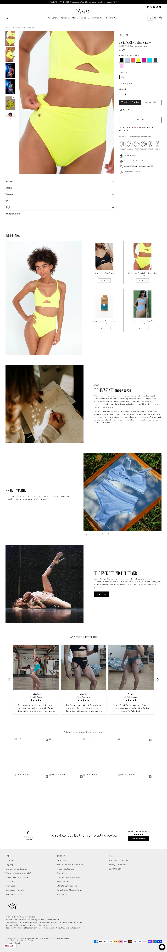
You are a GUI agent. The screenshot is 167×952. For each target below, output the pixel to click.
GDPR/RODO (114, 869)
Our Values (62, 873)
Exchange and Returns (16, 869)
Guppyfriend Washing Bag (104, 321)
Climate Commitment (67, 886)
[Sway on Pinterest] (154, 7)
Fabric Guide (63, 882)
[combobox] (10, 946)
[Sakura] (121, 66)
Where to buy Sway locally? (18, 873)
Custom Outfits (13, 882)
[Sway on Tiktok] (157, 7)
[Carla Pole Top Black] (104, 256)
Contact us (136, 171)
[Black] (121, 60)
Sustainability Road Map (68, 877)
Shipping (136, 128)
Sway (22, 939)
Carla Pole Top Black (104, 273)
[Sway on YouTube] (160, 7)
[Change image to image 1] (10, 38)
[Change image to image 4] (10, 86)
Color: (129, 55)
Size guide (127, 83)
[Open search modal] (6, 17)
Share (125, 35)
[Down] (10, 118)
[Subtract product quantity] (121, 94)
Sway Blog (10, 886)
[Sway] (83, 11)
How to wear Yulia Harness (18, 877)
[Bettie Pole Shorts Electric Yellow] (143, 256)
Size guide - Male (14, 894)
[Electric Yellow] (138, 60)
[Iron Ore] (155, 60)
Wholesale (62, 894)
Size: (123, 72)
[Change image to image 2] (10, 54)
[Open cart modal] (160, 17)
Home (8, 27)
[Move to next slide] (158, 680)
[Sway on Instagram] (151, 7)
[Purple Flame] (144, 60)
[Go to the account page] (155, 17)
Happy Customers (65, 869)
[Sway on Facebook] (148, 7)
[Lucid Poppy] (133, 60)
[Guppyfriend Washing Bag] (104, 304)
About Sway (62, 861)
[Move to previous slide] (9, 680)
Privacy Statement (117, 865)
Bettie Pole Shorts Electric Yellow (142, 273)
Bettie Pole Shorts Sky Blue (142, 321)
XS (122, 77)
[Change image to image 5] (10, 103)
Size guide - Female (15, 890)
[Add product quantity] (129, 94)
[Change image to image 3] (10, 70)
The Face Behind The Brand (70, 865)
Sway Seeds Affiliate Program (70, 890)
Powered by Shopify (13, 943)
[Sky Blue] (127, 60)
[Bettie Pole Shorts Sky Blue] (143, 304)
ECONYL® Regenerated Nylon (133, 46)
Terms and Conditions (118, 861)
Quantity (123, 89)
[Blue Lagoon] (149, 60)
